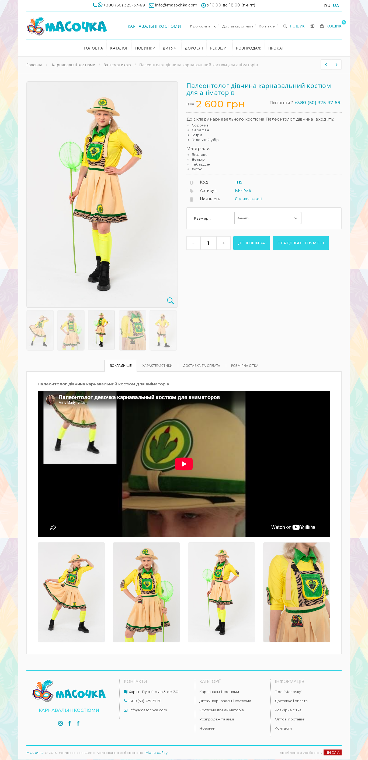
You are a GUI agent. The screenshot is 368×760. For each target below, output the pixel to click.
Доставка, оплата (238, 26)
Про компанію (203, 26)
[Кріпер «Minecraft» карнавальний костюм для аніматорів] (336, 64)
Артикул (208, 190)
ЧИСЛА (332, 752)
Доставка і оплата (291, 701)
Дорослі (194, 48)
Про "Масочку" (288, 691)
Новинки (145, 48)
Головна (93, 48)
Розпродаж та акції (216, 719)
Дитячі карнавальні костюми (225, 701)
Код (204, 182)
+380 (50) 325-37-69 (124, 5)
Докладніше (121, 365)
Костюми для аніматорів (221, 710)
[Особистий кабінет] (312, 26)
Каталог (119, 48)
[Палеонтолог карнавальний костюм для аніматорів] (326, 64)
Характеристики (157, 365)
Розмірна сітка (244, 365)
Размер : (203, 218)
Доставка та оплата (201, 365)
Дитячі (170, 48)
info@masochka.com (148, 710)
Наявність (210, 198)
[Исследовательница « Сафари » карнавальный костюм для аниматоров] (40, 330)
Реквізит (219, 48)
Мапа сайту (156, 752)
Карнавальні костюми (154, 26)
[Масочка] (66, 26)
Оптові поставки (290, 719)
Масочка (35, 752)
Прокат (276, 48)
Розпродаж (248, 48)
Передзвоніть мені (300, 243)
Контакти (267, 26)
